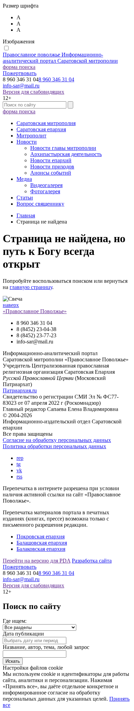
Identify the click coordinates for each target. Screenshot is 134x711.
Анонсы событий (50, 173)
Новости (26, 142)
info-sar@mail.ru (21, 86)
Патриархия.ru (20, 390)
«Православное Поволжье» (35, 311)
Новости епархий (50, 160)
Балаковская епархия (40, 549)
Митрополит (31, 135)
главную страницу (31, 287)
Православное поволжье (60, 58)
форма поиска (19, 67)
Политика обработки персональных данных (54, 446)
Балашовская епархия (41, 543)
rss (19, 477)
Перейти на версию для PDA (36, 561)
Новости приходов (52, 166)
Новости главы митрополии (63, 148)
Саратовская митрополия (46, 123)
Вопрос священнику (40, 204)
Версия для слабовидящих (33, 92)
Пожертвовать (19, 73)
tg (18, 464)
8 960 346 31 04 (56, 79)
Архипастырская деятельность (66, 154)
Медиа (24, 179)
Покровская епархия (40, 536)
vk (19, 470)
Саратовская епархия (41, 129)
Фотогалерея (45, 191)
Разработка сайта (92, 561)
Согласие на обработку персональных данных (57, 440)
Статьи (24, 197)
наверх (11, 305)
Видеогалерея (46, 185)
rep (19, 458)
